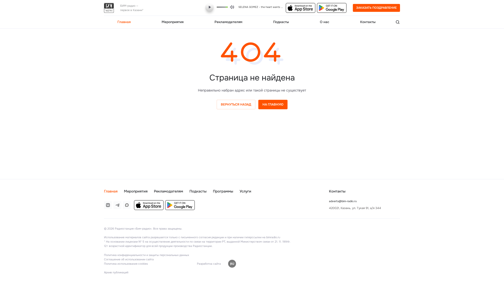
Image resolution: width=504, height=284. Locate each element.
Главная (111, 191)
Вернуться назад (236, 104)
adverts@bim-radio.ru (343, 201)
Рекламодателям (168, 191)
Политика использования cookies (126, 263)
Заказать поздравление (376, 8)
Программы (223, 191)
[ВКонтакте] (108, 205)
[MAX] (127, 205)
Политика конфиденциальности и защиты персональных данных (146, 255)
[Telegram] (117, 205)
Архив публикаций (116, 272)
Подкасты (198, 191)
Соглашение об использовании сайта (129, 259)
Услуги (245, 191)
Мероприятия (136, 191)
